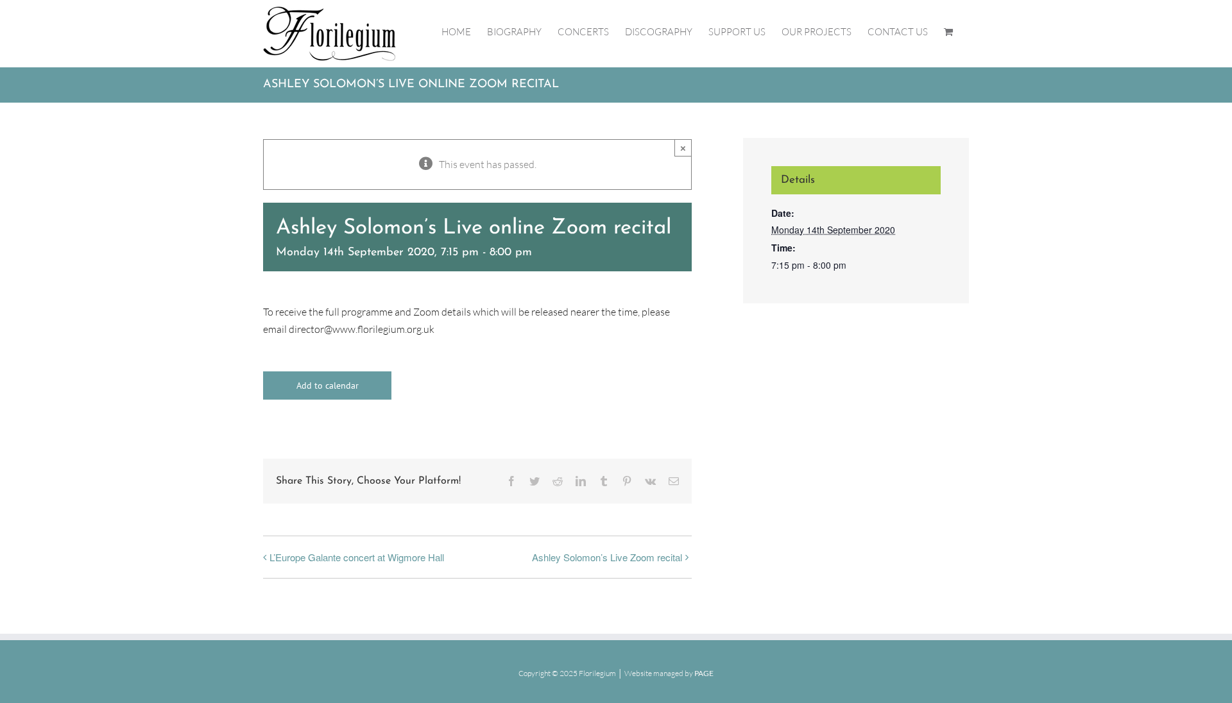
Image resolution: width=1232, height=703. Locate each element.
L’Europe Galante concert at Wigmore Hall (357, 557)
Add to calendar (327, 385)
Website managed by (669, 673)
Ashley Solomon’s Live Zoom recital (607, 557)
